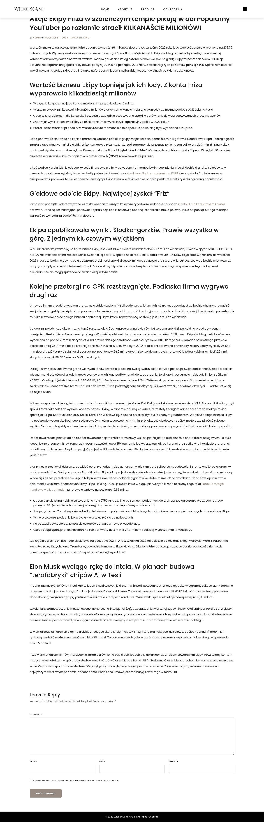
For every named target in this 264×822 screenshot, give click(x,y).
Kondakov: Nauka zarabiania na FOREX (153, 173)
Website (173, 761)
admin (37, 37)
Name (33, 761)
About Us (125, 9)
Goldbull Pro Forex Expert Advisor (201, 204)
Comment (36, 714)
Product (148, 9)
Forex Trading (80, 37)
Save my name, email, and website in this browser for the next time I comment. (76, 780)
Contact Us (172, 9)
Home (105, 9)
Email (103, 761)
